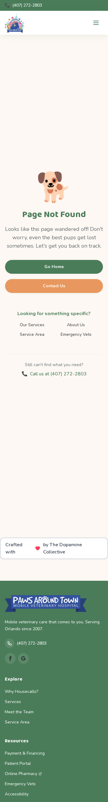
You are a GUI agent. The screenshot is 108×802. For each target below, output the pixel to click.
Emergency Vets (76, 334)
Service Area (32, 334)
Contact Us (54, 286)
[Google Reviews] (23, 658)
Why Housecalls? (21, 691)
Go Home (54, 267)
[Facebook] (10, 658)
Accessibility (16, 794)
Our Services (32, 325)
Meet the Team (19, 712)
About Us (76, 325)
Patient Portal (18, 763)
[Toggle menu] (96, 23)
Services (13, 702)
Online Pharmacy (21, 774)
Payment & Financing (25, 753)
